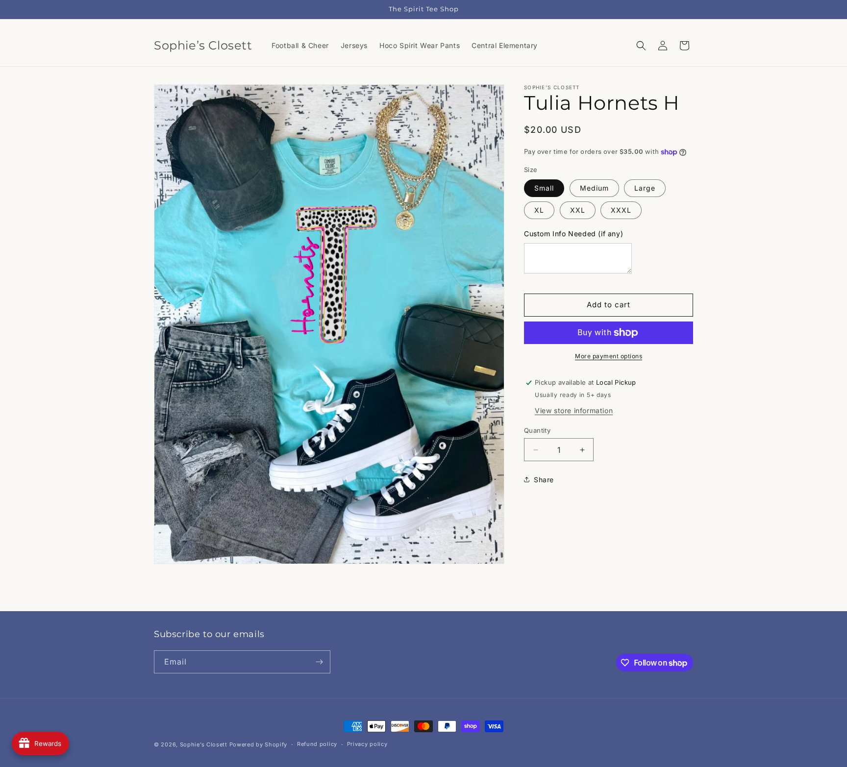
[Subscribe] (319, 661)
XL (539, 210)
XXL (577, 210)
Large (644, 188)
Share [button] (544, 479)
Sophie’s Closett (203, 744)
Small (544, 188)
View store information (574, 410)
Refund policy (317, 744)
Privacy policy (367, 744)
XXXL (621, 210)
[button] (641, 45)
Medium (594, 188)
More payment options (608, 356)
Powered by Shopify (258, 744)
